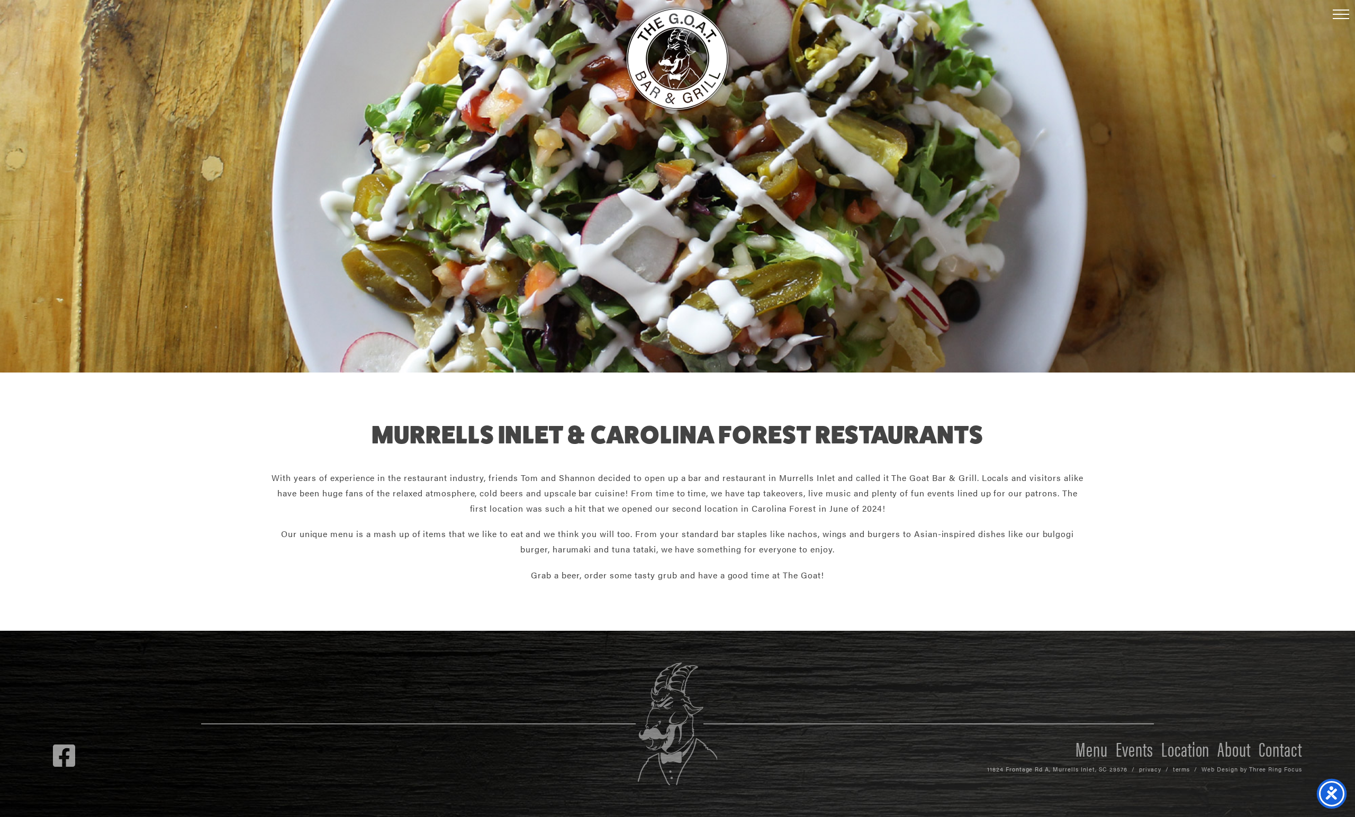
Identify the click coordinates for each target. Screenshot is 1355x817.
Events (1134, 748)
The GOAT (677, 58)
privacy (1150, 769)
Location (1185, 748)
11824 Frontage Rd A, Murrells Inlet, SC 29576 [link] (1057, 769)
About (1234, 748)
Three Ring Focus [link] (1275, 769)
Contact (1280, 748)
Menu (1092, 748)
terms (1181, 769)
